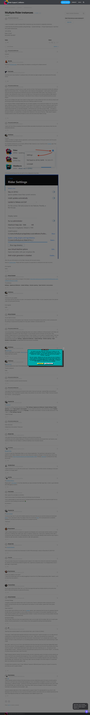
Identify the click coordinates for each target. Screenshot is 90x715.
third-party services (36, 360)
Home (6, 2)
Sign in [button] (79, 2)
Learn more (47, 355)
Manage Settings (48, 363)
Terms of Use (51, 359)
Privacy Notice (42, 359)
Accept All (40, 363)
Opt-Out (53, 361)
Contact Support (65, 2)
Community (74, 2)
